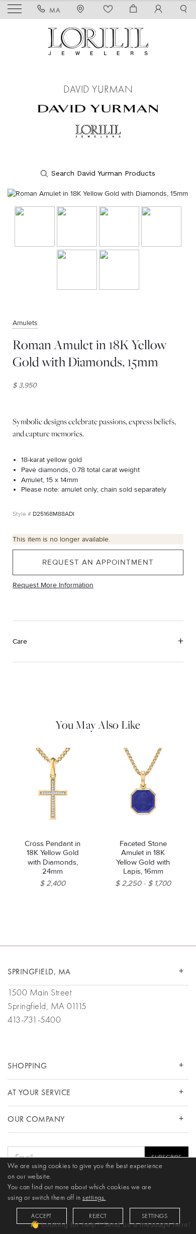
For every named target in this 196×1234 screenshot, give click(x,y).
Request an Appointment (98, 562)
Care (20, 641)
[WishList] (108, 10)
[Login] (158, 10)
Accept (41, 1216)
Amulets (25, 323)
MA (54, 10)
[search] (98, 174)
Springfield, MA (39, 971)
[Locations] (81, 10)
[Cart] (133, 10)
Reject (98, 1216)
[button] (183, 10)
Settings (154, 1216)
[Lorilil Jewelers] (98, 40)
